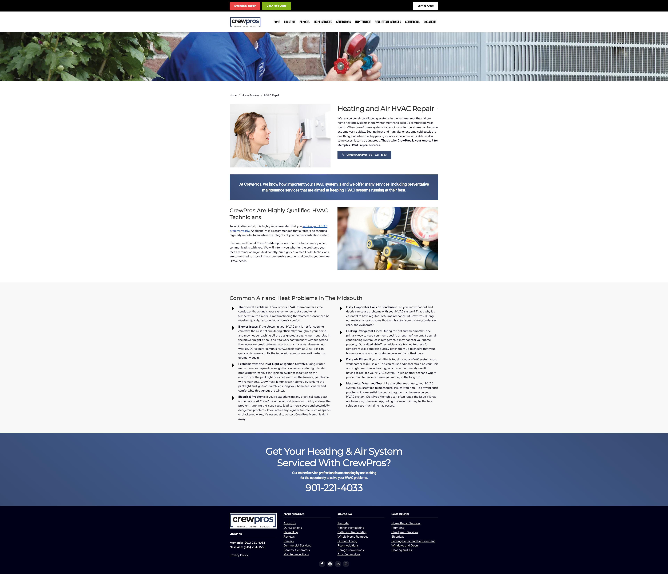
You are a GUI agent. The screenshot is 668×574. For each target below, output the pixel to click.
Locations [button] (430, 22)
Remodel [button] (305, 22)
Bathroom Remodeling (352, 532)
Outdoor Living (347, 541)
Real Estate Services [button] (388, 22)
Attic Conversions (348, 554)
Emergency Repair (245, 6)
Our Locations (293, 528)
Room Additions (348, 546)
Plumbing (397, 528)
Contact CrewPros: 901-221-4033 (367, 155)
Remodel (343, 523)
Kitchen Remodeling (350, 528)
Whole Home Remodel (352, 537)
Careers (289, 541)
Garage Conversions (350, 550)
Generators (343, 22)
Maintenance (363, 22)
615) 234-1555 (255, 547)
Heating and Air (401, 550)
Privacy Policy (239, 555)
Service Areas (426, 6)
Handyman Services (404, 532)
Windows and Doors (405, 546)
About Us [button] (289, 22)
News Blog (291, 532)
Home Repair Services (405, 523)
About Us (290, 523)
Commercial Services (297, 546)
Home (277, 22)
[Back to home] (245, 22)
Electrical (397, 537)
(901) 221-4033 (254, 543)
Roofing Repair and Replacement (413, 541)
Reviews (289, 537)
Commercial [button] (412, 22)
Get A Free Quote (276, 6)
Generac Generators (297, 550)
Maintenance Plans (296, 554)
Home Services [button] (323, 22)
